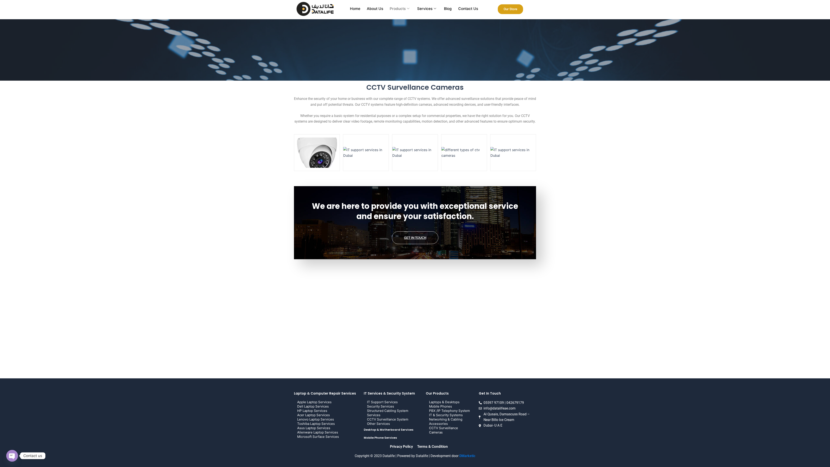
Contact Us (468, 8)
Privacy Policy (401, 446)
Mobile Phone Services (380, 438)
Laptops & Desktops (444, 402)
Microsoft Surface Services (318, 437)
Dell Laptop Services (313, 406)
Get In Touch (415, 238)
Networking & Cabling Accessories (445, 421)
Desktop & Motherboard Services (388, 430)
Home (355, 8)
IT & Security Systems (446, 415)
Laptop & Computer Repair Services (325, 393)
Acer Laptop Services (313, 415)
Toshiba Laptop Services (316, 424)
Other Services (378, 424)
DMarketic (467, 456)
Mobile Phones (440, 406)
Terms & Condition (432, 446)
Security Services (380, 406)
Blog (448, 8)
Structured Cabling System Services (387, 413)
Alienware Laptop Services (317, 432)
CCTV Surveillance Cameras (443, 430)
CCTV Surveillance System (387, 419)
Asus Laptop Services (313, 428)
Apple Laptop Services (314, 402)
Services (425, 8)
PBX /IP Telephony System (449, 411)
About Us (375, 8)
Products (398, 8)
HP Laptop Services (312, 411)
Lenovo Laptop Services (315, 419)
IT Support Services (382, 402)
